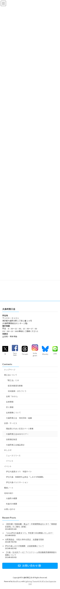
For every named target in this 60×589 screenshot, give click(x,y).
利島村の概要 (11, 504)
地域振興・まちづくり (17, 391)
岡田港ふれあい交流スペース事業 (19, 429)
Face (15, 353)
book (15, 355)
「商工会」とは (12, 380)
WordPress (17, 581)
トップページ (9, 370)
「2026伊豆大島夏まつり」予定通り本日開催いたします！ (29, 533)
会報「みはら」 (12, 396)
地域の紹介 (8, 493)
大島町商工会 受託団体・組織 (19, 418)
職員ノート (8, 488)
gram (35, 355)
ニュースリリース (13, 456)
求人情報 (9, 407)
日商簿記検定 (11, 439)
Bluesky (45, 354)
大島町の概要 (11, 498)
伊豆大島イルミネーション (17, 482)
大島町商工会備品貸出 (15, 445)
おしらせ (8, 450)
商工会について (10, 375)
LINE (55, 354)
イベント (9, 461)
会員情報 (9, 402)
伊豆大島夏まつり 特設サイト (19, 472)
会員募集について (13, 412)
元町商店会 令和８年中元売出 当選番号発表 (24, 540)
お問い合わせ (9, 509)
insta (35, 353)
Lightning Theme (31, 581)
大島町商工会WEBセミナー (17, 434)
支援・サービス (10, 423)
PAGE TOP (55, 568)
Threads (25, 354)
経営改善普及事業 (15, 386)
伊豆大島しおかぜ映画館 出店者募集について (24, 546)
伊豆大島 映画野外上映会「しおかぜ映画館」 (25, 477)
